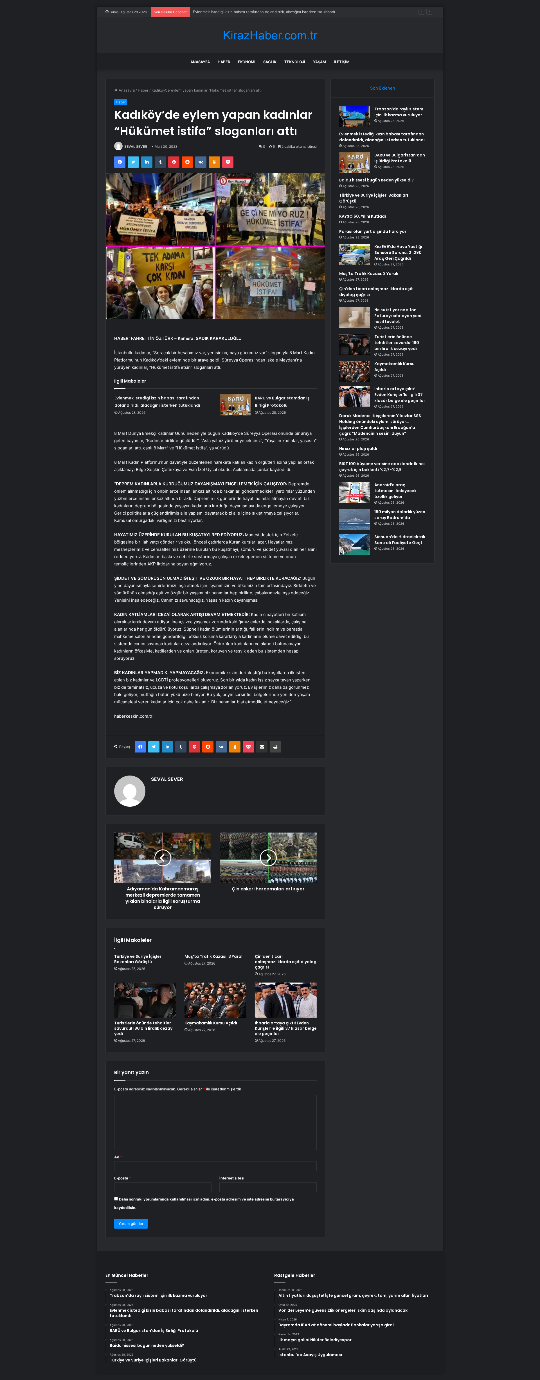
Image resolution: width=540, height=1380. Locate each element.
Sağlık (269, 62)
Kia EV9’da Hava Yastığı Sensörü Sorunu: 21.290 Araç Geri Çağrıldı (398, 252)
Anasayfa (200, 62)
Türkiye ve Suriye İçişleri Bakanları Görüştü (138, 959)
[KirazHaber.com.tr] (270, 35)
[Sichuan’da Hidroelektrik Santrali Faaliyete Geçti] (354, 544)
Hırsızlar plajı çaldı (358, 448)
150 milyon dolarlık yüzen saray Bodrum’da (399, 514)
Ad (118, 1157)
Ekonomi (246, 62)
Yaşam (319, 62)
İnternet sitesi (231, 1178)
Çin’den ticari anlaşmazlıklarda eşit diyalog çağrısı (285, 962)
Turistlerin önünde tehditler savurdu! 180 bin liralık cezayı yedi (144, 1028)
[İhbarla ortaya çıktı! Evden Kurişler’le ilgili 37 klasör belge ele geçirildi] (286, 1000)
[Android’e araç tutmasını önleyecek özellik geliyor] (354, 492)
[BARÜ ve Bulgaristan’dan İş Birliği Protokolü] (235, 404)
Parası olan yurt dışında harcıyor (372, 231)
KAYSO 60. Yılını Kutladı (362, 216)
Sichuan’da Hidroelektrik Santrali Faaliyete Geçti (399, 539)
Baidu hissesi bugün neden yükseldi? (376, 180)
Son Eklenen (382, 88)
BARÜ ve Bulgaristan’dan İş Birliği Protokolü (230, 12)
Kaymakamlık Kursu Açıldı (210, 1023)
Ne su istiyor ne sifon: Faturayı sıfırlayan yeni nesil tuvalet (397, 315)
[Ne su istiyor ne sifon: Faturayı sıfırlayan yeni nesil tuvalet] (354, 317)
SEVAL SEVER (135, 146)
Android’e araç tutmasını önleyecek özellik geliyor (395, 490)
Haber (224, 62)
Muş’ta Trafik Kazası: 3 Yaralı (214, 956)
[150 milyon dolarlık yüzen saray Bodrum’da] (354, 519)
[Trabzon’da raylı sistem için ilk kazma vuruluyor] (354, 116)
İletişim (342, 62)
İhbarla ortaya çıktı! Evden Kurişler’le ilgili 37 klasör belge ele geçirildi (286, 1028)
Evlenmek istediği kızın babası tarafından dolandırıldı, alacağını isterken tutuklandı (382, 137)
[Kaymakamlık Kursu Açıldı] (215, 1000)
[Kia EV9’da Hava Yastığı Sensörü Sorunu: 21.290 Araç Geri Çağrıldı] (354, 254)
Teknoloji (294, 62)
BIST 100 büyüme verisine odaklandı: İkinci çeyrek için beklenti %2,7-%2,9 (382, 466)
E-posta (122, 1178)
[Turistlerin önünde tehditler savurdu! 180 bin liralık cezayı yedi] (145, 1000)
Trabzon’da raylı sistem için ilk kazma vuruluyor (398, 112)
